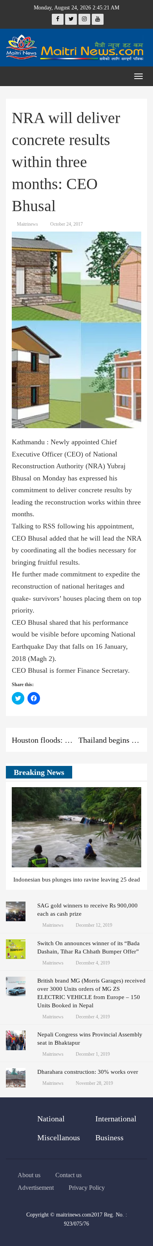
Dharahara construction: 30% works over (87, 1072)
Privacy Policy (87, 1187)
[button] (123, 773)
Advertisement (36, 1187)
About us (29, 1175)
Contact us (68, 1175)
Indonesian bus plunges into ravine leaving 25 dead (76, 879)
